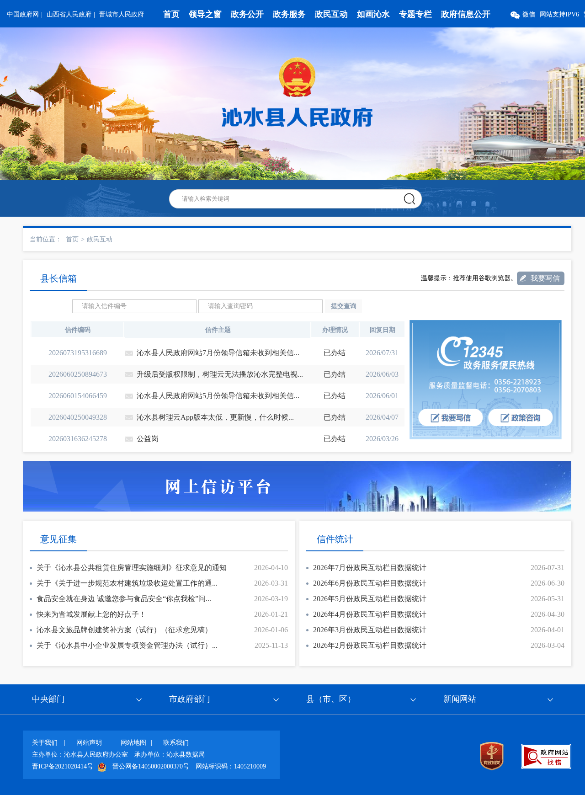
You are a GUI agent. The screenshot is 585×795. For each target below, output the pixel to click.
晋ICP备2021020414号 (62, 766)
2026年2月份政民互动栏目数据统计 (369, 645)
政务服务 (289, 14)
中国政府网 (23, 14)
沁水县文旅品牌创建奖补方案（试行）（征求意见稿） (124, 630)
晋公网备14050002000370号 (150, 766)
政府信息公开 (465, 14)
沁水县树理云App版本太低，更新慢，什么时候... (215, 417)
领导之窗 (205, 14)
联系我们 (176, 742)
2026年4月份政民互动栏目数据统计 (369, 614)
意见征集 (58, 539)
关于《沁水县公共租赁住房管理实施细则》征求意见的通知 (132, 567)
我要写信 (545, 278)
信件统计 (335, 539)
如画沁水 (373, 14)
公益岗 (148, 439)
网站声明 (89, 742)
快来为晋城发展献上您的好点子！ (91, 614)
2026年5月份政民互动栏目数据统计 (369, 599)
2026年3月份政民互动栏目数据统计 (369, 630)
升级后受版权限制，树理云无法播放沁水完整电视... (220, 374)
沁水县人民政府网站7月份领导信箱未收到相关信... (218, 353)
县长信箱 (58, 278)
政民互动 (331, 14)
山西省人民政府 (69, 14)
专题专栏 (415, 14)
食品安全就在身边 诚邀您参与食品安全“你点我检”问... (124, 599)
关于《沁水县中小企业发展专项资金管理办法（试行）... (127, 645)
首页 (171, 14)
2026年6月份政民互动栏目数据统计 (369, 583)
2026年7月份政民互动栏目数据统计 (369, 567)
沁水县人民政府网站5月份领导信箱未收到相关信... (218, 396)
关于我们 (45, 742)
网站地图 (133, 742)
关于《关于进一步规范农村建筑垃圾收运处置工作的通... (127, 583)
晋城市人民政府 (121, 14)
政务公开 (247, 14)
